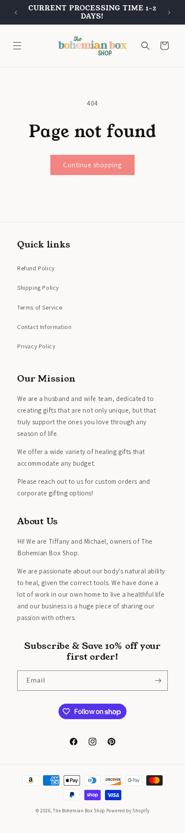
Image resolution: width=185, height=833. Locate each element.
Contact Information (44, 327)
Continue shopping (92, 165)
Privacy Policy (36, 346)
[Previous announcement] (15, 12)
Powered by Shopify (128, 811)
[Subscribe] (157, 680)
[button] (17, 45)
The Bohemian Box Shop (79, 811)
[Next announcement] (169, 12)
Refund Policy (36, 268)
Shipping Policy (38, 287)
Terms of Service (39, 307)
